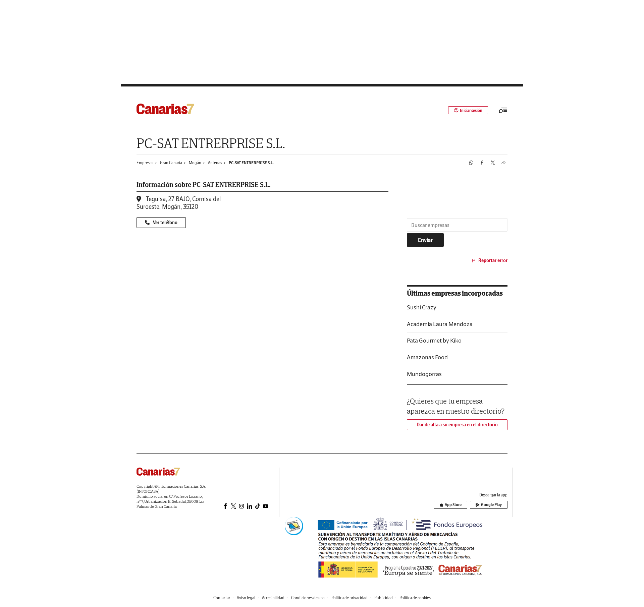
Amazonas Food (427, 357)
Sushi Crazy (421, 307)
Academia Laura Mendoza (440, 324)
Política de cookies (415, 597)
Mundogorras (424, 374)
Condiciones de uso (308, 597)
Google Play (491, 504)
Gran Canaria (171, 162)
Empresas (145, 162)
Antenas (215, 162)
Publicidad (383, 597)
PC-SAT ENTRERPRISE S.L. (251, 162)
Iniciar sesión (471, 110)
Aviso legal (246, 597)
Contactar (221, 597)
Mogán (195, 162)
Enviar (425, 240)
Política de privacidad (349, 597)
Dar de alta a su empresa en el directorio (457, 425)
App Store (453, 504)
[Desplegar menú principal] (503, 110)
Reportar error (492, 260)
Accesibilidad (273, 597)
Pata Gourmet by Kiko (434, 340)
